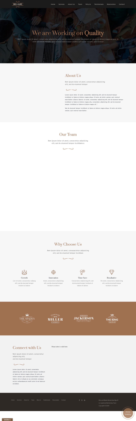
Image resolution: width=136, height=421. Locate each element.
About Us (71, 4)
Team (80, 4)
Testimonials (99, 4)
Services (62, 4)
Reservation (111, 4)
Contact (122, 4)
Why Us (88, 4)
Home (53, 4)
